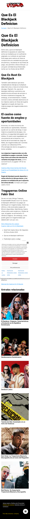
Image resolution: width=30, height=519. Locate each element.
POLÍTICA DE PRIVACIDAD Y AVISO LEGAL (12, 272)
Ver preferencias (15, 267)
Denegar (15, 263)
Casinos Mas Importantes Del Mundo (13, 168)
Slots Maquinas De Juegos (10, 224)
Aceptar (15, 259)
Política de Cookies (8, 504)
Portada (3, 28)
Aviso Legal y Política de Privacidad (13, 503)
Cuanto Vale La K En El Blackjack (12, 226)
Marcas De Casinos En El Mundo (12, 284)
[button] (27, 243)
